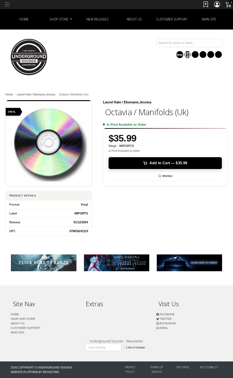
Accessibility (209, 367)
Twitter (165, 319)
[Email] (218, 54)
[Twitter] (203, 54)
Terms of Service (156, 369)
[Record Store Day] (187, 55)
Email (163, 328)
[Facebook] (195, 54)
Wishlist (167, 176)
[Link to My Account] (217, 5)
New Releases (97, 19)
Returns (183, 367)
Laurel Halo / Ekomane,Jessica (36, 94)
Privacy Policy (130, 369)
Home (9, 94)
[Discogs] (180, 55)
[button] (60, 19)
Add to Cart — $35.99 (168, 163)
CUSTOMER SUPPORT (171, 19)
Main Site (209, 19)
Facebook (167, 314)
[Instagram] (211, 54)
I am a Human (136, 347)
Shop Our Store (23, 319)
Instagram (167, 323)
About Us (134, 19)
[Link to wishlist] (206, 5)
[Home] (29, 56)
